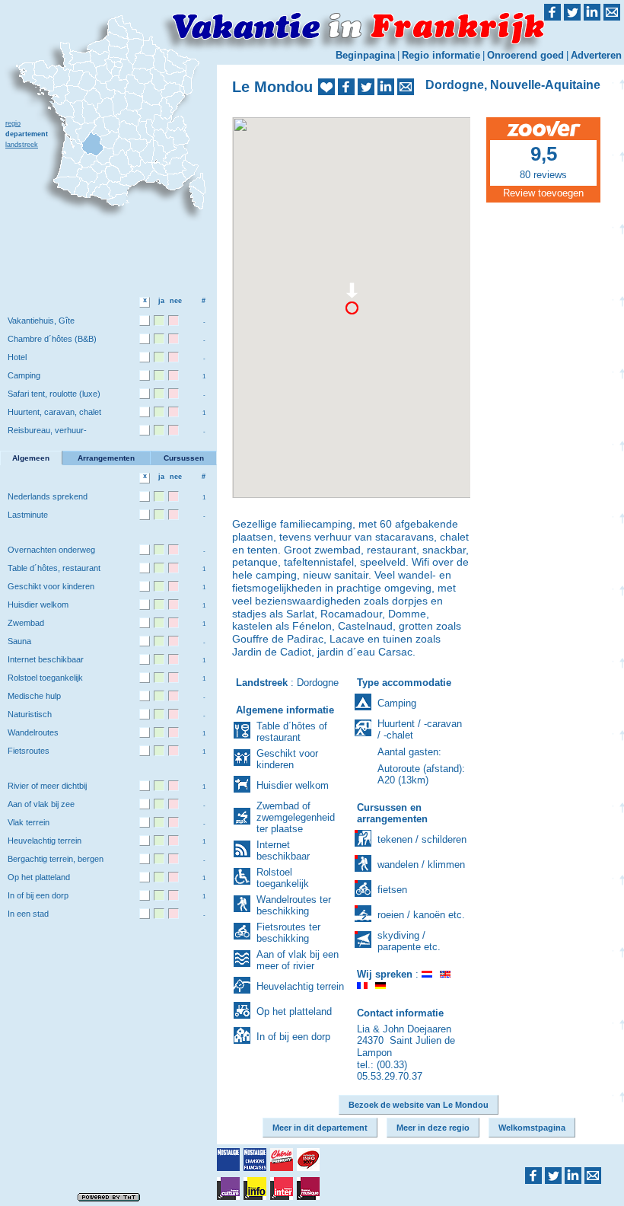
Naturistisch (30, 714)
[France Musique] (308, 1188)
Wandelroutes (33, 732)
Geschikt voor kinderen (51, 586)
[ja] (159, 320)
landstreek (21, 144)
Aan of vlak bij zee (41, 804)
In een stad (28, 913)
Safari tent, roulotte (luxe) (54, 393)
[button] (352, 303)
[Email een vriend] (405, 86)
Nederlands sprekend (48, 496)
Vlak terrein (28, 822)
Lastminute (28, 514)
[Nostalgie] (228, 1159)
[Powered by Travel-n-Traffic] (109, 1196)
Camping (24, 375)
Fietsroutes (28, 750)
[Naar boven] (618, 572)
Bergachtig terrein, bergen (55, 858)
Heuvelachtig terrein (44, 840)
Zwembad (26, 622)
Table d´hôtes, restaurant (54, 568)
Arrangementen (106, 458)
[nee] (173, 320)
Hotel (17, 357)
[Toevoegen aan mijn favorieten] (326, 86)
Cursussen (184, 458)
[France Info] (255, 1188)
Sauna (19, 641)
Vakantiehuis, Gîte (41, 320)
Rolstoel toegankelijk (45, 677)
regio (13, 123)
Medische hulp (34, 695)
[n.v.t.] (144, 320)
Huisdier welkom (38, 604)
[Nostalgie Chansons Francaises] (255, 1159)
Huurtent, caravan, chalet (54, 411)
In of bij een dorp (38, 895)
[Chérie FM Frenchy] (281, 1159)
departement (26, 134)
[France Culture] (228, 1188)
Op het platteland (39, 877)
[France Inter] (281, 1188)
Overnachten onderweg (51, 549)
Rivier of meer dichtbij (47, 785)
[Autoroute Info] (308, 1159)
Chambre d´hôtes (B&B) (52, 338)
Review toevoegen (543, 193)
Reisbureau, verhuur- (47, 430)
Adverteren (596, 55)
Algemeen (30, 458)
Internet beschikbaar (46, 659)
